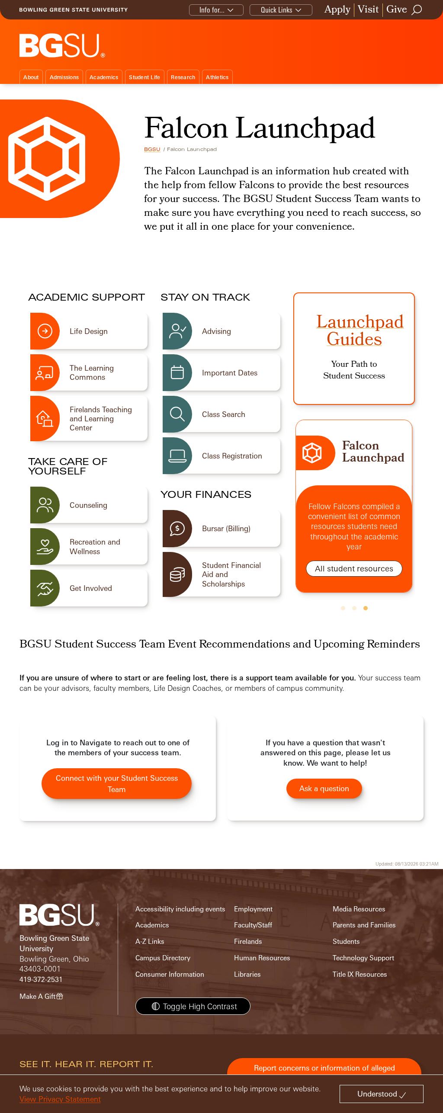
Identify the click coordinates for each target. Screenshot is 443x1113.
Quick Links (276, 9)
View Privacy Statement (60, 1098)
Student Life (144, 77)
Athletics (217, 77)
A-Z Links (149, 941)
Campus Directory (162, 958)
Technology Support (363, 958)
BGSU (152, 149)
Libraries (247, 974)
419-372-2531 (41, 979)
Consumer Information (169, 974)
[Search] (417, 10)
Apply (337, 10)
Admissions (64, 77)
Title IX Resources (360, 974)
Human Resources (262, 958)
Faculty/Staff (253, 925)
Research (183, 77)
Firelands (248, 941)
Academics (104, 77)
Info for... (212, 9)
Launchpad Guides (360, 332)
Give (396, 10)
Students (346, 941)
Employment (253, 909)
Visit (368, 10)
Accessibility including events (180, 909)
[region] (354, 516)
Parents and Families (364, 925)
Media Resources (359, 909)
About (31, 77)
